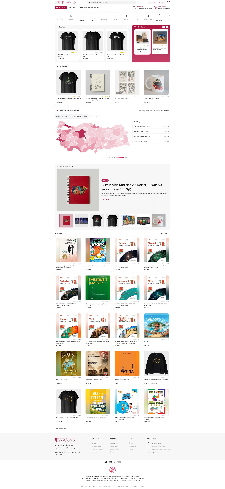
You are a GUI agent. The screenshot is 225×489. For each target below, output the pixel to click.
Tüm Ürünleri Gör (60, 429)
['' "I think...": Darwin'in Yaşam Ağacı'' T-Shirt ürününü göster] (112, 220)
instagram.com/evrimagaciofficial (160, 449)
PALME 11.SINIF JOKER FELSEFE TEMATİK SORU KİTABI (124, 266)
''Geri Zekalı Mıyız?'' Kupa (151, 98)
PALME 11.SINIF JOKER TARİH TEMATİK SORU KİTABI (97, 342)
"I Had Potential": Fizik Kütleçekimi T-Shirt (68, 55)
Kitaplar (94, 443)
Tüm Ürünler (164, 234)
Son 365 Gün (77, 116)
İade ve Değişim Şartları (109, 486)
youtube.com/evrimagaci (157, 446)
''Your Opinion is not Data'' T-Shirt (91, 55)
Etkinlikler (94, 452)
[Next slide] (127, 27)
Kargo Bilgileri (114, 443)
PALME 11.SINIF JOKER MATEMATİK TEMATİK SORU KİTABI (125, 304)
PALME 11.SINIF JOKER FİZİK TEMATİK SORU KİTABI (155, 304)
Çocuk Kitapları (96, 446)
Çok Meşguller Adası (150, 342)
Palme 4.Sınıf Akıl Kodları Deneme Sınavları (154, 418)
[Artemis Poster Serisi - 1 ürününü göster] (81, 220)
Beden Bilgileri (114, 449)
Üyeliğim (131, 443)
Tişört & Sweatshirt (97, 449)
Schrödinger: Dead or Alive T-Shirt (116, 55)
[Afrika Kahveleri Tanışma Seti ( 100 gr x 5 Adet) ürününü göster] (143, 220)
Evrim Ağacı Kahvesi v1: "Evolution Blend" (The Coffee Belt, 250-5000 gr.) (142, 48)
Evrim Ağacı (90, 476)
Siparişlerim (132, 446)
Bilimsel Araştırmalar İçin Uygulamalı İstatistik (96, 304)
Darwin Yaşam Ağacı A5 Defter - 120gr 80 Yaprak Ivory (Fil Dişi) (98, 99)
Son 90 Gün (68, 116)
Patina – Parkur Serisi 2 (122, 379)
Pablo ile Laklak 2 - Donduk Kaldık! (95, 266)
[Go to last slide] (124, 27)
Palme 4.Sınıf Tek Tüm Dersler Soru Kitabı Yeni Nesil (125, 418)
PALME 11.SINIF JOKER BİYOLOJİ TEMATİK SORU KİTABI (154, 266)
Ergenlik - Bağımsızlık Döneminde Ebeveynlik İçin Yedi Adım (66, 266)
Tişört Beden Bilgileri (86, 7)
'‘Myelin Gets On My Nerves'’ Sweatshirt (156, 379)
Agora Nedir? (72, 7)
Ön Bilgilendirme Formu (123, 486)
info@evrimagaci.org (164, 8)
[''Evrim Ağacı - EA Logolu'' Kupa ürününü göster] (159, 220)
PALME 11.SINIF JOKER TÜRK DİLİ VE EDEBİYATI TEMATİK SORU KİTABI (126, 342)
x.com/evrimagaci (155, 452)
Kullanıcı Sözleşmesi (121, 480)
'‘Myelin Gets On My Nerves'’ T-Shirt (67, 417)
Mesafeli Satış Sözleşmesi (137, 486)
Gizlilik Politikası (134, 476)
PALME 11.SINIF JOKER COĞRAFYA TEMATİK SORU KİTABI (66, 304)
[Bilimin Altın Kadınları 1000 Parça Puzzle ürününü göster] (128, 220)
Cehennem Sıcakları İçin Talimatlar (96, 417)
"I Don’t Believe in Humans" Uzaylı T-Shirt (68, 98)
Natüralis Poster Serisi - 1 (122, 98)
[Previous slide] (57, 220)
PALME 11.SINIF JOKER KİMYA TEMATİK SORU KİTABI (68, 342)
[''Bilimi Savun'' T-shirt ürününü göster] (97, 220)
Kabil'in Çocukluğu (61, 379)
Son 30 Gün (59, 116)
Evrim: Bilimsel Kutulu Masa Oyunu (159, 48)
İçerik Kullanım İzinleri (98, 478)
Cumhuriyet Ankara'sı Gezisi (94, 379)
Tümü (85, 116)
